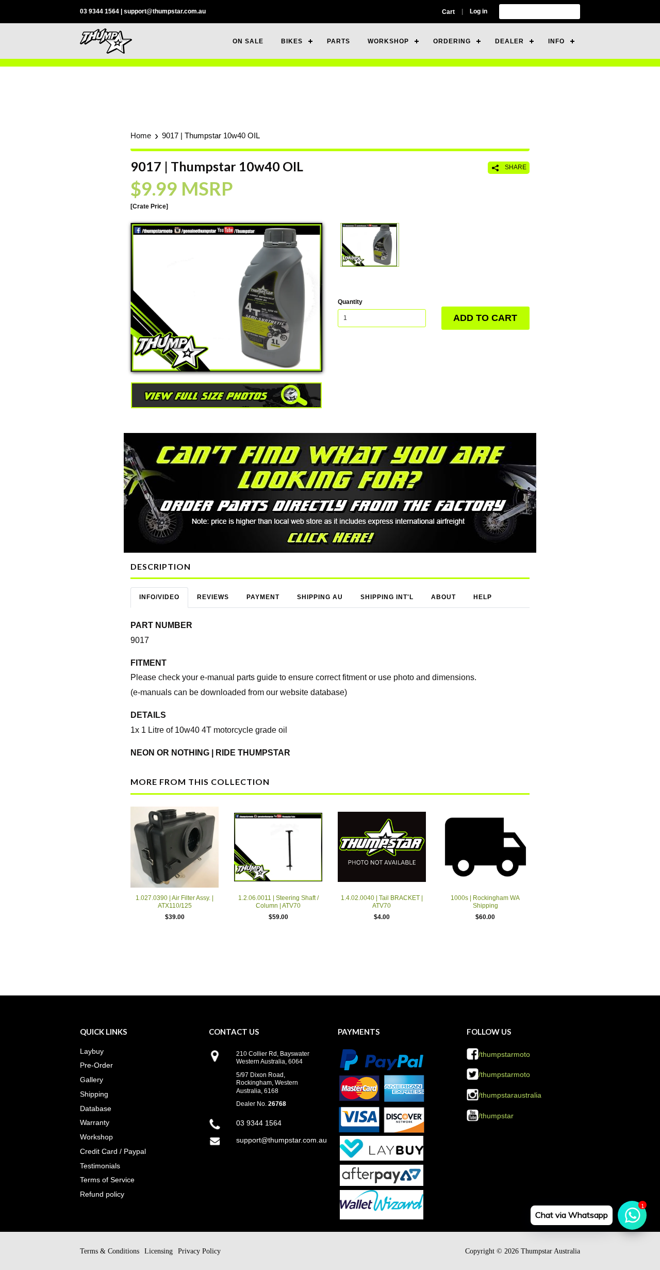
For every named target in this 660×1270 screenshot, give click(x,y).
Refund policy (102, 1194)
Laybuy (92, 1051)
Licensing (158, 1251)
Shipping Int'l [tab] (387, 597)
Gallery (91, 1079)
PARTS (338, 41)
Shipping (94, 1094)
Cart (448, 11)
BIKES (292, 41)
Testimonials (100, 1166)
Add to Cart (485, 318)
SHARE (514, 167)
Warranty (94, 1122)
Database (95, 1108)
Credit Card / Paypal (113, 1151)
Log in (478, 11)
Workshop (96, 1137)
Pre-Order (96, 1065)
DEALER (509, 41)
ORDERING (452, 41)
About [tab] (443, 597)
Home (140, 135)
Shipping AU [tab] (320, 597)
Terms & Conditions (109, 1251)
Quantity (350, 302)
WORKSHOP (388, 41)
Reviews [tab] (213, 597)
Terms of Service (107, 1180)
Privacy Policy (199, 1251)
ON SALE (248, 41)
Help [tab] (482, 597)
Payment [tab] (262, 597)
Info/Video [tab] (159, 597)
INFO (556, 41)
